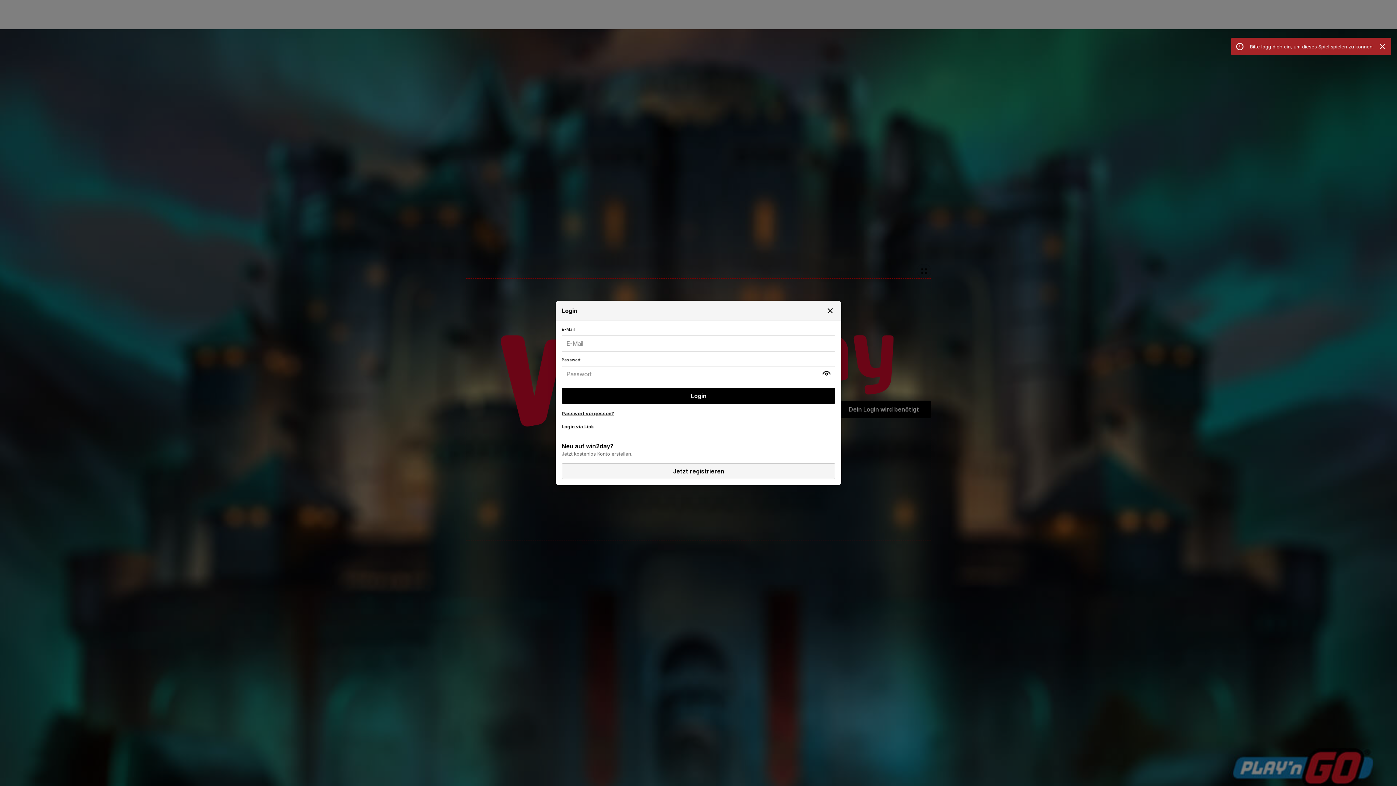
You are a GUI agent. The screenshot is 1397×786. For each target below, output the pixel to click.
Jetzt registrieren (698, 471)
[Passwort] (698, 369)
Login (699, 396)
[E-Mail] (698, 339)
